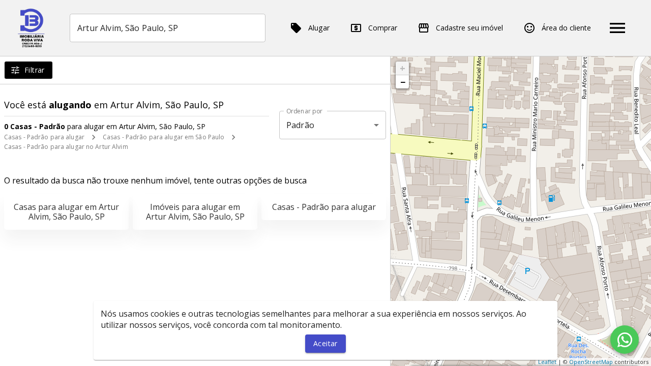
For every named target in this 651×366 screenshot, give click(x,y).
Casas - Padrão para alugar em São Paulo (163, 137)
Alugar (319, 28)
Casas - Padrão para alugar (44, 137)
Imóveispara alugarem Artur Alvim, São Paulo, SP (195, 211)
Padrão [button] (300, 125)
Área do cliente (566, 28)
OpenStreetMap (591, 361)
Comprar (382, 28)
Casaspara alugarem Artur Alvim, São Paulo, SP (66, 211)
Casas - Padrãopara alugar (324, 206)
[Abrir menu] (617, 28)
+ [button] (402, 68)
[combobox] (167, 28)
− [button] (402, 82)
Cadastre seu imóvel (469, 28)
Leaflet (547, 361)
